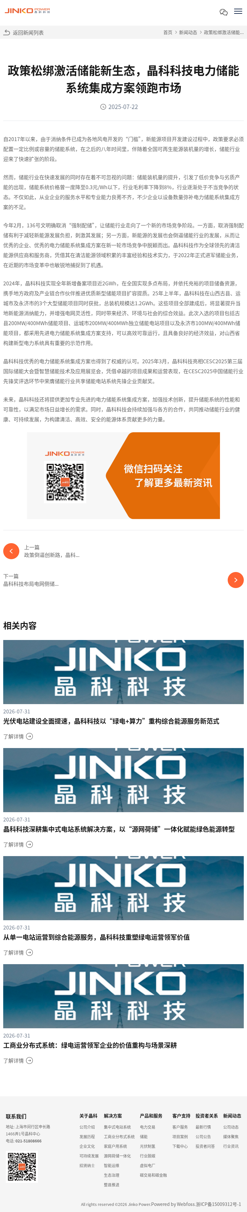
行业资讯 (231, 1146)
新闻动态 (188, 32)
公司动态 (231, 1127)
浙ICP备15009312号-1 (218, 1204)
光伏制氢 (147, 1146)
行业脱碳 (147, 1155)
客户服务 (180, 1127)
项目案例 (180, 1136)
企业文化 (87, 1146)
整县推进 (111, 1184)
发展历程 (87, 1136)
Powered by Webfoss (173, 1204)
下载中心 (180, 1146)
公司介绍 (87, 1127)
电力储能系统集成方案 (75, 245)
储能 (144, 1136)
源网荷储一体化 (117, 1155)
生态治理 (111, 1175)
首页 (167, 32)
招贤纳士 (87, 1165)
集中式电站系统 (117, 1127)
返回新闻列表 (28, 32)
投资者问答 (205, 1146)
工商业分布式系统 (119, 1136)
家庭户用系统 (115, 1146)
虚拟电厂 (147, 1165)
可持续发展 (89, 1155)
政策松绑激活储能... (224, 32)
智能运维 (111, 1165)
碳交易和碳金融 (153, 1175)
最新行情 (203, 1127)
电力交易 (147, 1127)
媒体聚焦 (231, 1136)
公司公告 (203, 1136)
